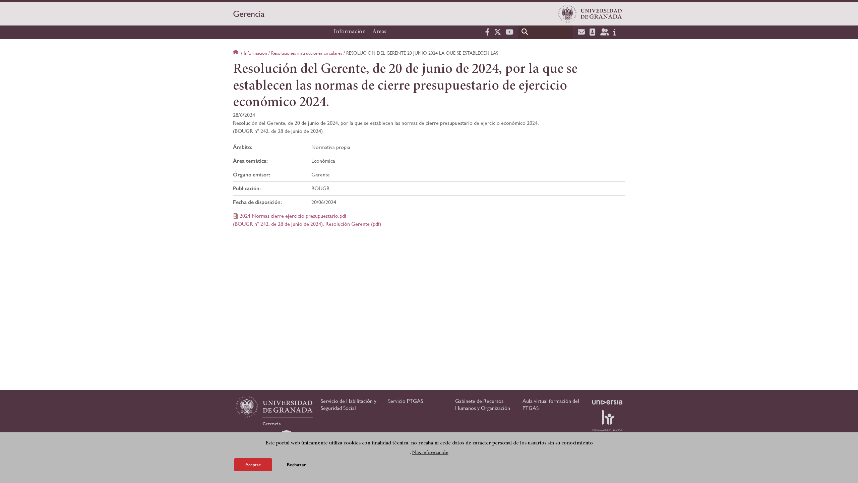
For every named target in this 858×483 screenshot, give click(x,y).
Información (350, 32)
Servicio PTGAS (405, 401)
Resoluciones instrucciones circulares (306, 53)
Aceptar (253, 464)
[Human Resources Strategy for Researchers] (607, 420)
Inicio (236, 53)
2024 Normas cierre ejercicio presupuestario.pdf (293, 216)
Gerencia (248, 13)
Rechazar (296, 464)
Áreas (379, 32)
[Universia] (607, 402)
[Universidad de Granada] (590, 14)
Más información (430, 452)
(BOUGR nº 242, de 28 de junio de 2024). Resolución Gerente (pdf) (307, 224)
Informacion (255, 53)
